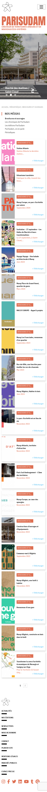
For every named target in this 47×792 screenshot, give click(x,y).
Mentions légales (10, 756)
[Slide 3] (15, 95)
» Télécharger (38, 160)
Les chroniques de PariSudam (17, 122)
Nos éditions (7, 717)
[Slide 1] (7, 95)
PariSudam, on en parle (14, 128)
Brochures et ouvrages (15, 118)
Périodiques (10, 132)
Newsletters (7, 726)
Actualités (7, 711)
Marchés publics (9, 763)
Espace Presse (8, 771)
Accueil (5, 107)
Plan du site (7, 748)
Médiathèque (15, 107)
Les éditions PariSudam (15, 125)
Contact (5, 741)
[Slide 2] (11, 95)
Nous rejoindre (9, 732)
